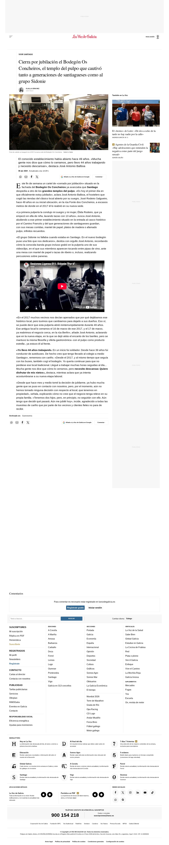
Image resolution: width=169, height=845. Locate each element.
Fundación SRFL (55, 823)
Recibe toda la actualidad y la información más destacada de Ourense (139, 777)
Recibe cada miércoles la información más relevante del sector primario (88, 755)
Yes (127, 694)
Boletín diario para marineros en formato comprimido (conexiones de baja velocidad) (137, 755)
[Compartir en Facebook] (31, 177)
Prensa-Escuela (115, 823)
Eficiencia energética (19, 721)
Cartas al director (17, 674)
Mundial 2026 (93, 696)
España (90, 643)
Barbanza (52, 643)
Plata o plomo (131, 655)
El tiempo (91, 690)
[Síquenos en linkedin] (138, 792)
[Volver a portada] (84, 36)
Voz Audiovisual (68, 823)
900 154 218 (65, 815)
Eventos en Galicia (18, 706)
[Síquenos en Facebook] (115, 792)
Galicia (90, 634)
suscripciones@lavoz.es (104, 816)
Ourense (52, 668)
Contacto (13, 711)
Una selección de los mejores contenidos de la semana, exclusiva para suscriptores (138, 744)
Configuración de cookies (115, 841)
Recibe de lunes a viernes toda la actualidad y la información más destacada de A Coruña (89, 766)
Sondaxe (87, 823)
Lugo (50, 664)
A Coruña (52, 630)
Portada (90, 630)
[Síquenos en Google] (123, 800)
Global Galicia (132, 638)
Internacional (93, 647)
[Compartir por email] (26, 177)
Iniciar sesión (95, 607)
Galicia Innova (132, 677)
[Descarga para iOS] (43, 794)
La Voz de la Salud (134, 630)
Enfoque (129, 664)
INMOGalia (14, 702)
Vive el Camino (132, 668)
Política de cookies (78, 841)
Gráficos (90, 668)
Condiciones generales (96, 841)
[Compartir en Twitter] (37, 177)
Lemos (51, 660)
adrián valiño (117, 157)
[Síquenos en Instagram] (130, 792)
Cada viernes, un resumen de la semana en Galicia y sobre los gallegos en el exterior (39, 766)
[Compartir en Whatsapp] (20, 177)
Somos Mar (92, 677)
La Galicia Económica (97, 685)
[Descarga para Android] (49, 794)
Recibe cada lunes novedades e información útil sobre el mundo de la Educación (38, 755)
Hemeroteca (15, 640)
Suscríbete (14, 644)
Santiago (52, 677)
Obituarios (91, 681)
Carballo (52, 647)
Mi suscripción (16, 631)
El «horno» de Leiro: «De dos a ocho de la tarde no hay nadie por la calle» (134, 132)
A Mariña (52, 634)
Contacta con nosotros (19, 678)
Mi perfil (13, 655)
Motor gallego (93, 730)
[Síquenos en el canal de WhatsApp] (115, 800)
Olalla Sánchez (32, 88)
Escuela (129, 698)
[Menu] (11, 36)
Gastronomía (27, 416)
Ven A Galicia (131, 660)
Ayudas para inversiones (20, 725)
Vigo (50, 681)
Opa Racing (92, 709)
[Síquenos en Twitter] (123, 792)
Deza (50, 651)
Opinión (90, 651)
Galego (129, 619)
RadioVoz (79, 823)
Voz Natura (104, 823)
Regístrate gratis (75, 607)
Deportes (91, 655)
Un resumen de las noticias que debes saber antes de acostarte (87, 744)
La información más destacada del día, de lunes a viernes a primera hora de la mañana (39, 744)
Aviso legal (49, 841)
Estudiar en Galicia (134, 643)
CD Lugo (91, 713)
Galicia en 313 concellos (59, 685)
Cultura (90, 664)
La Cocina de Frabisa (135, 647)
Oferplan (13, 698)
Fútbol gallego (93, 726)
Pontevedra (53, 673)
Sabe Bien (130, 634)
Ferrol (51, 655)
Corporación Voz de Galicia (39, 823)
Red (127, 651)
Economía (91, 638)
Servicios (13, 693)
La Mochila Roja (133, 673)
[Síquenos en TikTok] (152, 792)
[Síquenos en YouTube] (145, 792)
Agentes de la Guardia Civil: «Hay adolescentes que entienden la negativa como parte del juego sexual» (130, 149)
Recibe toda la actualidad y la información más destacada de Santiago (39, 777)
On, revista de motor (134, 702)
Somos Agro (92, 673)
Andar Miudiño (93, 718)
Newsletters (14, 659)
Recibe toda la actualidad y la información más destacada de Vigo (89, 777)
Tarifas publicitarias (18, 689)
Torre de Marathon (95, 700)
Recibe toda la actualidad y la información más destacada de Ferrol (139, 766)
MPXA (125, 823)
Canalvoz (95, 823)
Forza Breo (92, 722)
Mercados (130, 685)
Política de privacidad (62, 841)
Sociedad (91, 660)
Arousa (51, 638)
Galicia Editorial (134, 823)
